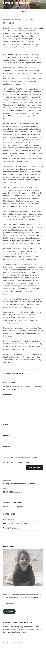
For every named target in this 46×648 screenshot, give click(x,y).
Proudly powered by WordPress (14, 643)
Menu (24, 12)
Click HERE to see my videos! (14, 507)
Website (6, 447)
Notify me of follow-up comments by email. (22, 458)
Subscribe (9, 611)
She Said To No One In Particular (15, 524)
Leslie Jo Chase (16, 3)
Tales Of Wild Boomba (16, 373)
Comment (7, 395)
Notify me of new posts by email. (18, 462)
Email (6, 435)
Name (6, 424)
